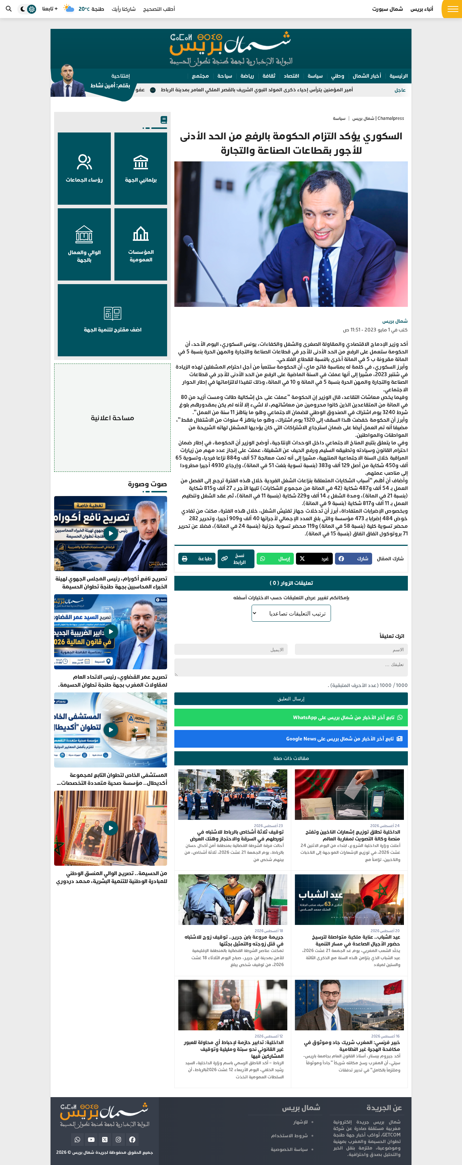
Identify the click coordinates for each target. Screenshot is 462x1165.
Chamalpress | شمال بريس (378, 119)
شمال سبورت (387, 9)
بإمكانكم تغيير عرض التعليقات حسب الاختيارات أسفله (291, 597)
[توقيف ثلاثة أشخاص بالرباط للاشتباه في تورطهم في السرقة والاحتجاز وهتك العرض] (232, 772)
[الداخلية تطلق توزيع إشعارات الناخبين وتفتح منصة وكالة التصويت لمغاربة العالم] (349, 772)
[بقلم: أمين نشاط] (90, 83)
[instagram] (118, 1139)
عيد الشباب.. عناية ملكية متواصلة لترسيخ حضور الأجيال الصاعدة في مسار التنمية (356, 940)
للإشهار (300, 1122)
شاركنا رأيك (124, 9)
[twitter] (105, 1139)
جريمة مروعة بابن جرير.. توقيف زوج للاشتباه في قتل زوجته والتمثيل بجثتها (234, 940)
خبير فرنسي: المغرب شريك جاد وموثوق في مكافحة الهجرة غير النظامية (352, 1046)
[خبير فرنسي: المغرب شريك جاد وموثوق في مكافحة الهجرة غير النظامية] (349, 983)
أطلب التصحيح (159, 9)
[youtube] (91, 1139)
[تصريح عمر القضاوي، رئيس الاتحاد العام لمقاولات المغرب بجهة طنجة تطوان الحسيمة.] (110, 641)
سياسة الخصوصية (289, 1149)
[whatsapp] (77, 1139)
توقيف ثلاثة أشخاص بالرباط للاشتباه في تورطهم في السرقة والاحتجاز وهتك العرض (237, 835)
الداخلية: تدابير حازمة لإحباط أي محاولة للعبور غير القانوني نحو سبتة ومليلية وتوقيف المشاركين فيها (234, 1049)
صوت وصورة (147, 484)
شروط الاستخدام (289, 1136)
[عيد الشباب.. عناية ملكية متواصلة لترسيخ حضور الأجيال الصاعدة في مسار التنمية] (349, 877)
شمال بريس (395, 321)
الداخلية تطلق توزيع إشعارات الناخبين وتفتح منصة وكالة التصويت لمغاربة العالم (352, 835)
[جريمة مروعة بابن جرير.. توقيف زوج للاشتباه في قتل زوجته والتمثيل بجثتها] (232, 877)
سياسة (339, 119)
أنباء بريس (421, 9)
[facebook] (132, 1139)
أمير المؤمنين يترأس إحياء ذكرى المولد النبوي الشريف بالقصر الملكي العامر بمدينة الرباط (315, 89)
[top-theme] (27, 9)
